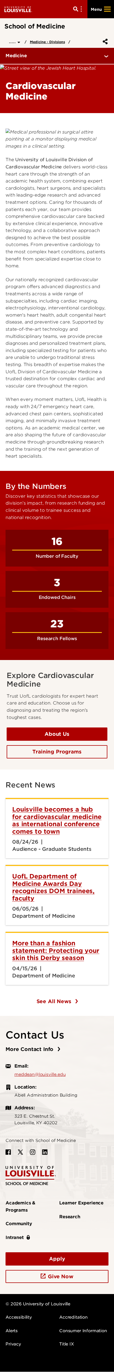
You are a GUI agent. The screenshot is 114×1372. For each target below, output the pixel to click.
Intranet (15, 1237)
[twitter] (20, 1152)
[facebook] (8, 1152)
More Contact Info (30, 1049)
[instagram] (32, 1152)
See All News (55, 1001)
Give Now (60, 1276)
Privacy (13, 1344)
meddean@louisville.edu (40, 1074)
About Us (57, 734)
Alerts (12, 1330)
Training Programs (56, 752)
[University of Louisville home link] (18, 9)
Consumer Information (83, 1330)
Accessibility (19, 1317)
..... (13, 41)
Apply (57, 1259)
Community (19, 1223)
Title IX (66, 1344)
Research (69, 1216)
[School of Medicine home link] (31, 1175)
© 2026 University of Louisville (38, 1303)
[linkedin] (45, 1152)
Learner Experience (81, 1203)
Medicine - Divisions (47, 42)
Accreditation (73, 1317)
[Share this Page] (104, 41)
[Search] (78, 9)
